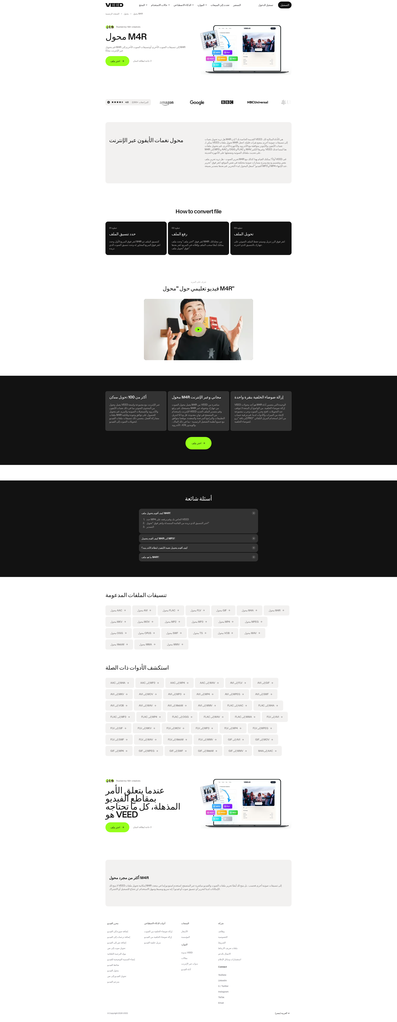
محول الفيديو (113, 970)
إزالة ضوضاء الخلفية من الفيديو (158, 937)
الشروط (222, 942)
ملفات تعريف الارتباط (228, 948)
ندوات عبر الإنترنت (189, 963)
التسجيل (285, 5)
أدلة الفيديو (186, 969)
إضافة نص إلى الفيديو (116, 942)
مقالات (184, 958)
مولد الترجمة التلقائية (116, 953)
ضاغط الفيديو (113, 965)
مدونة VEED (187, 952)
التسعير (237, 5)
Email (221, 1002)
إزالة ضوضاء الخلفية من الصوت (158, 931)
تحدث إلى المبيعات (220, 5)
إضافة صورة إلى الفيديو (117, 931)
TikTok (221, 997)
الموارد (200, 5)
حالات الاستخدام (159, 5)
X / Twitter (223, 986)
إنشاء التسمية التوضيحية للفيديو (121, 959)
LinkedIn (222, 980)
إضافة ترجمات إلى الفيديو (118, 937)
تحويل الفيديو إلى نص (116, 976)
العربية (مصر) (281, 1013)
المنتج (142, 5)
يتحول (126, 13)
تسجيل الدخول (265, 5)
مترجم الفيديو (113, 981)
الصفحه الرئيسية (112, 13)
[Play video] (198, 329)
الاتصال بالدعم (224, 953)
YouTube (222, 975)
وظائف (221, 931)
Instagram (223, 991)
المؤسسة (185, 937)
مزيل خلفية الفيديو (152, 942)
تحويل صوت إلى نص (116, 948)
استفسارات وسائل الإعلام (229, 959)
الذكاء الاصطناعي (182, 5)
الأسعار (184, 931)
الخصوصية (222, 937)
